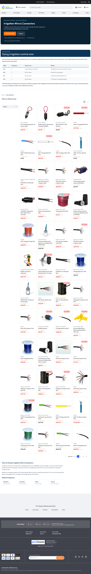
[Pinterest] (86, 557)
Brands (63, 12)
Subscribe (60, 557)
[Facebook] (76, 557)
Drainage (29, 12)
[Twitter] (82, 557)
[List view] (87, 101)
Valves (38, 482)
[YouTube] (79, 557)
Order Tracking (29, 532)
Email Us (39, 524)
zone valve (5, 85)
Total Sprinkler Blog (56, 533)
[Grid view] (84, 101)
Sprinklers (4, 12)
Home (3, 95)
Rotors (27, 509)
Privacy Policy (55, 532)
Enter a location (22, 7)
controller (75, 83)
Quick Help (47, 524)
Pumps (87, 12)
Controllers (22, 482)
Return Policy (43, 532)
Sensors (21, 33)
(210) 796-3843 (40, 2)
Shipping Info (28, 533)
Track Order (84, 2)
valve (47, 466)
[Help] (89, 2)
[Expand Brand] (16, 106)
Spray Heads (35, 509)
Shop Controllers (10, 33)
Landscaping (75, 12)
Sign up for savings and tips (34, 555)
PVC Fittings (41, 12)
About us (42, 533)
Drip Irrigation (17, 12)
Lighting (53, 12)
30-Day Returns (51, 2)
